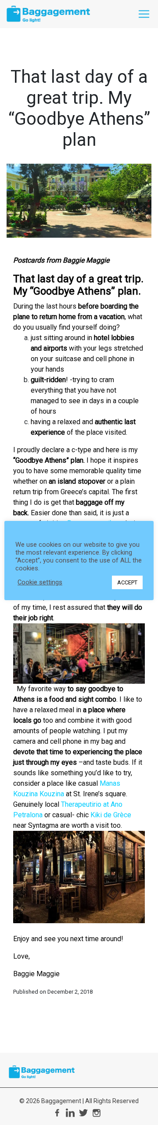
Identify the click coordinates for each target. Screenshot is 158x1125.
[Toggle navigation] (144, 14)
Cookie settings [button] (40, 582)
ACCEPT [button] (127, 582)
